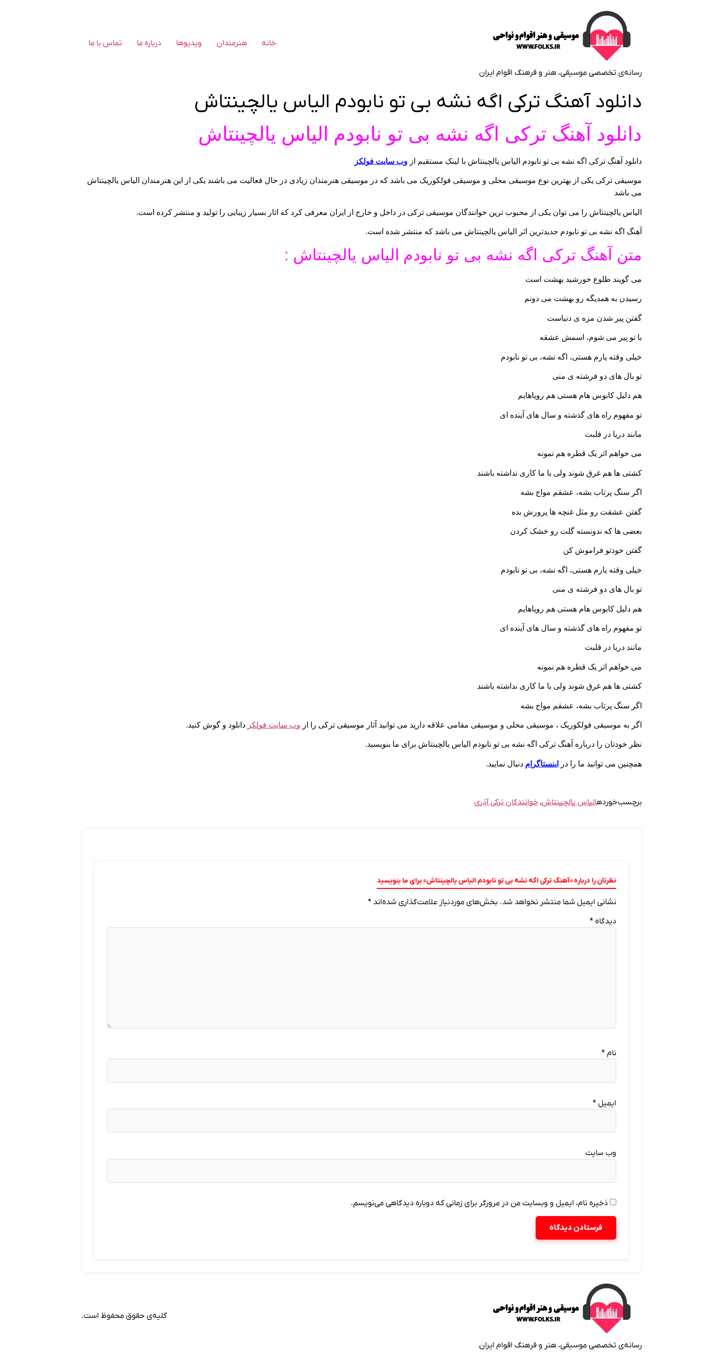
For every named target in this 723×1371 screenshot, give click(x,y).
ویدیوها (189, 43)
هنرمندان (231, 43)
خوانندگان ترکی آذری (506, 802)
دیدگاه (603, 921)
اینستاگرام (542, 764)
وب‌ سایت (600, 1153)
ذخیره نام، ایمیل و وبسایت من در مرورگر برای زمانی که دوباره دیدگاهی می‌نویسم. (479, 1203)
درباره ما (149, 43)
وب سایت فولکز (381, 161)
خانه (269, 43)
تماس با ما (105, 43)
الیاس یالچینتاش (569, 802)
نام (609, 1053)
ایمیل (604, 1103)
